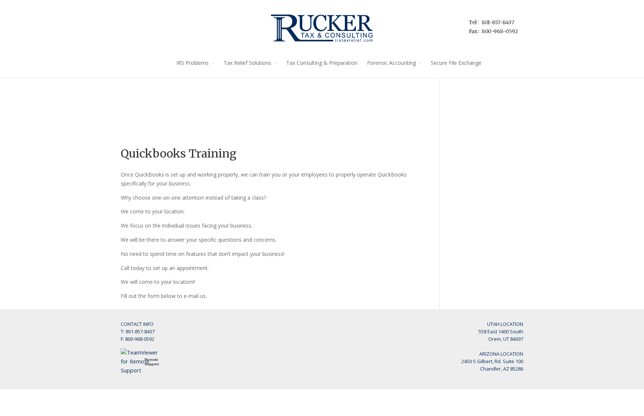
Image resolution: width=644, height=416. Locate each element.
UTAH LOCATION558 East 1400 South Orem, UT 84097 (501, 331)
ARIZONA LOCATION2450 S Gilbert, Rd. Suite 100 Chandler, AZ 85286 (492, 361)
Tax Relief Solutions (247, 62)
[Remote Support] (143, 370)
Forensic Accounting (391, 62)
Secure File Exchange (456, 62)
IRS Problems (192, 62)
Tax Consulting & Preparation (321, 62)
